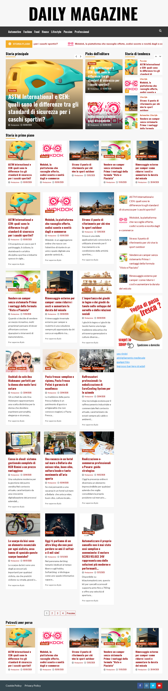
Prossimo (71, 613)
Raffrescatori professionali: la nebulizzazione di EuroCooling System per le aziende (96, 384)
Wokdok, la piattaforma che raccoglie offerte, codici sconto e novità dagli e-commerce (96, 43)
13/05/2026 (91, 175)
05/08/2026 (27, 125)
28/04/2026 (154, 182)
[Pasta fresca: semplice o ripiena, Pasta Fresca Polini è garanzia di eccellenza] (60, 360)
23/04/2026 (27, 392)
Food (36, 32)
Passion (68, 32)
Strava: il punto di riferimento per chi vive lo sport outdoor (150, 87)
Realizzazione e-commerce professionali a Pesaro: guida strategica (96, 465)
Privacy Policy (33, 685)
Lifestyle (56, 32)
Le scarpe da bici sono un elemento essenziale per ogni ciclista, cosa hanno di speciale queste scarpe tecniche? (22, 549)
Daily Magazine (83, 13)
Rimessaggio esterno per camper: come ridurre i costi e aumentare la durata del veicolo (149, 126)
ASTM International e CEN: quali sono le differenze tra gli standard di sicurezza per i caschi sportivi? (43, 107)
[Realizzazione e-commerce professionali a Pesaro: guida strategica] (97, 443)
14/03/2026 (101, 474)
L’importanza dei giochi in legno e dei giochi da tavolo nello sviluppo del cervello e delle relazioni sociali (96, 306)
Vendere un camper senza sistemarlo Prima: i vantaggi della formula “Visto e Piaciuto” (150, 107)
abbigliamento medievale (131, 357)
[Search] (160, 31)
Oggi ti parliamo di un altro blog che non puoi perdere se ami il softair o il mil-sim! (59, 547)
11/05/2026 (123, 182)
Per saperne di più (16, 264)
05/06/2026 (107, 125)
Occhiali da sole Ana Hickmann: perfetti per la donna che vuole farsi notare (22, 382)
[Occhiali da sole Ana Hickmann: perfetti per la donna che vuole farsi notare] (23, 360)
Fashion (27, 32)
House (45, 32)
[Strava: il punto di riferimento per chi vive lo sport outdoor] (131, 85)
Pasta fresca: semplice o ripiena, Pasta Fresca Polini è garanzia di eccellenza (59, 382)
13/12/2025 (64, 556)
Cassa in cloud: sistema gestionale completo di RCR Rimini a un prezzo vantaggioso (22, 465)
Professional (82, 32)
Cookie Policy (13, 685)
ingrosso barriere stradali (131, 366)
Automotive (14, 32)
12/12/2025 (101, 572)
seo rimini (122, 353)
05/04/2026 (64, 482)
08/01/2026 (27, 560)
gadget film (123, 362)
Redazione (15, 125)
